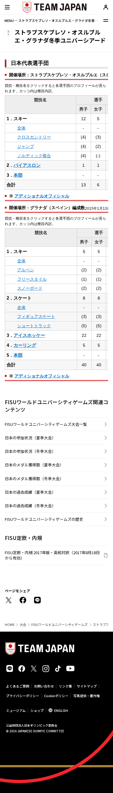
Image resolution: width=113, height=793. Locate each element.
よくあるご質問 (17, 686)
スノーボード (29, 288)
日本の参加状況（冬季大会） (30, 451)
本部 (18, 175)
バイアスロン (27, 165)
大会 (23, 624)
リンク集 (65, 686)
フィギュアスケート (36, 316)
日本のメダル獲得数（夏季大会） (34, 465)
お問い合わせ (44, 686)
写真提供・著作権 (86, 695)
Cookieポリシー (56, 695)
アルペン (25, 269)
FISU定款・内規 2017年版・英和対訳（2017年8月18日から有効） (52, 555)
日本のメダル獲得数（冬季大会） (34, 478)
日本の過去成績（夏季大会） (30, 492)
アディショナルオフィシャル (41, 196)
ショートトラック (34, 325)
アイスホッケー (29, 335)
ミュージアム (16, 710)
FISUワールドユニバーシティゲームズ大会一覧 (46, 424)
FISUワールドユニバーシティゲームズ (59, 624)
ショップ (37, 710)
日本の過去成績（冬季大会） (30, 505)
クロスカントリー (34, 137)
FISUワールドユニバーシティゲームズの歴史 (44, 519)
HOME (9, 624)
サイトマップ (87, 686)
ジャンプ (25, 146)
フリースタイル (32, 279)
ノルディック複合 (34, 155)
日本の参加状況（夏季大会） (30, 438)
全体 (21, 128)
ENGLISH (61, 710)
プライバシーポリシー (22, 695)
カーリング (25, 345)
